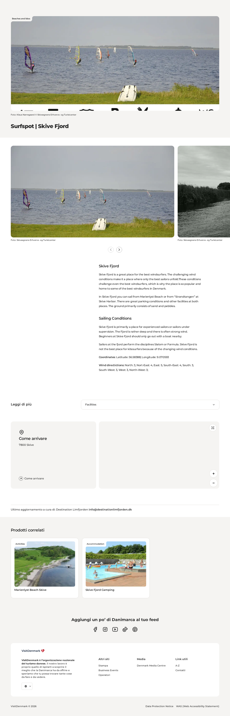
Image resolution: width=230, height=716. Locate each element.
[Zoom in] (213, 473)
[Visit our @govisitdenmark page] (125, 629)
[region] (159, 455)
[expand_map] (213, 428)
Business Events (108, 670)
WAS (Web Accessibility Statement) (197, 706)
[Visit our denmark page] (95, 629)
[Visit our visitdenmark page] (115, 629)
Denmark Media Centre (151, 665)
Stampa (103, 665)
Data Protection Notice (159, 706)
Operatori (104, 675)
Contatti (180, 670)
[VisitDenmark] (33, 650)
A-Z (177, 665)
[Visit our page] (105, 629)
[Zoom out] (213, 483)
